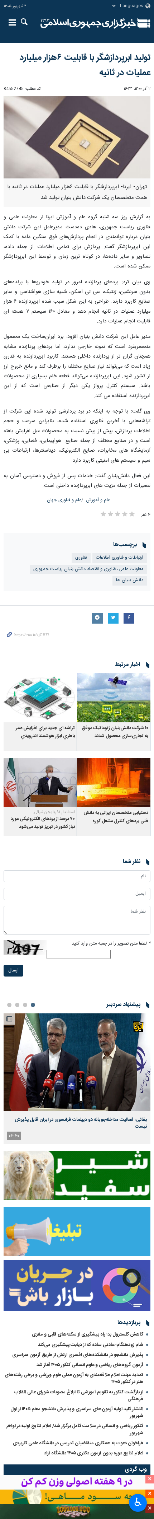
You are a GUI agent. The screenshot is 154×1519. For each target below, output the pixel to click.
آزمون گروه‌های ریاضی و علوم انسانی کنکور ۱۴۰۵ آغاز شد (90, 1365)
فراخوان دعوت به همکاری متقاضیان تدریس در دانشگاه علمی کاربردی (78, 1443)
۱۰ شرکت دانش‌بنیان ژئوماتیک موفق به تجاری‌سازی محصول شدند (115, 732)
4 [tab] (9, 1005)
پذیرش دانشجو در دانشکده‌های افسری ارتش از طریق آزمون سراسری (77, 1355)
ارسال (13, 970)
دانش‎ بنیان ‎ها (129, 580)
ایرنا (88, 23)
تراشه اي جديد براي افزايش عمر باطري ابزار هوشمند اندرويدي (45, 732)
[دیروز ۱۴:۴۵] (77, 1062)
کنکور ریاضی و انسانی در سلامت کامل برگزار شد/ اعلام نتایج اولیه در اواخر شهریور (74, 1429)
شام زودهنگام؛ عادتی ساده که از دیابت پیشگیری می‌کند (90, 1345)
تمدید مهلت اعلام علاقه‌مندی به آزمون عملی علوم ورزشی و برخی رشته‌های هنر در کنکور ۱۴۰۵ (74, 1378)
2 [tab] (25, 1005)
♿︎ (138, 1502)
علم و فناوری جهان (64, 500)
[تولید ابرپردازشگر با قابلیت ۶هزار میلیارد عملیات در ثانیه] (77, 137)
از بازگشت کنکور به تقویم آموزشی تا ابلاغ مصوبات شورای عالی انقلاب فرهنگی (78, 1395)
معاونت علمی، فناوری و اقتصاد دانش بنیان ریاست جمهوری (88, 569)
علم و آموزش (98, 500)
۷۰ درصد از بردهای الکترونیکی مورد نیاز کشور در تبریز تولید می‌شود (43, 823)
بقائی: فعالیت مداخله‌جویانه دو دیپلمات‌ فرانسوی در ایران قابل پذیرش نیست (81, 1123)
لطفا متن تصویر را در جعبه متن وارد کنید (111, 943)
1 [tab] (33, 1005)
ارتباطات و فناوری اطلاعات (119, 558)
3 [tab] (17, 1005)
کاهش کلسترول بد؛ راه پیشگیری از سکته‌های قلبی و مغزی (87, 1334)
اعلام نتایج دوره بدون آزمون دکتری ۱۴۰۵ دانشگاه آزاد (93, 1453)
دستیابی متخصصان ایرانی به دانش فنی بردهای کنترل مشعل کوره (115, 817)
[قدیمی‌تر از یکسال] (113, 697)
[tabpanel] (77, 1078)
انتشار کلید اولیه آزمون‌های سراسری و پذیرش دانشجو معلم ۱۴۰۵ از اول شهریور (76, 1412)
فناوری (81, 558)
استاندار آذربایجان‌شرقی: (54, 812)
